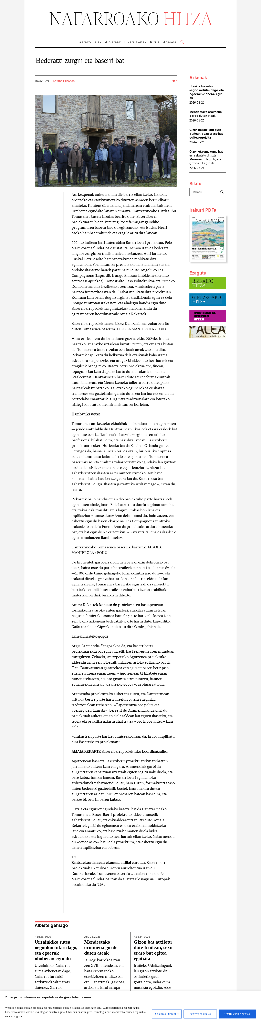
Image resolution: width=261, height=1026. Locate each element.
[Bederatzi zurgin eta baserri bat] (106, 140)
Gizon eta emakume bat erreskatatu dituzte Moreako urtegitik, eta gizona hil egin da (206, 157)
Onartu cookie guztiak (237, 1013)
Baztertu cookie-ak (200, 1013)
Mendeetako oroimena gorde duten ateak (100, 947)
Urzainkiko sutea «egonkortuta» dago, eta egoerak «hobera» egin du (56, 950)
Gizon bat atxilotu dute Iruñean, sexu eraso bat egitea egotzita (153, 950)
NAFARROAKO (130, 18)
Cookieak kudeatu (165, 1013)
